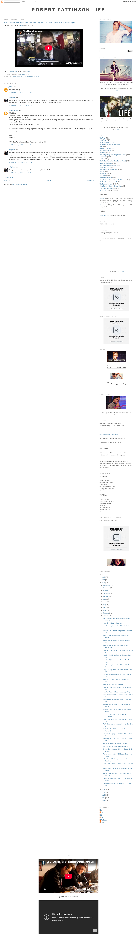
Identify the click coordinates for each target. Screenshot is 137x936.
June (105, 602)
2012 (103, 789)
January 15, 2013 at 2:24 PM (20, 105)
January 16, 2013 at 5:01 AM (20, 162)
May (104, 604)
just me (11, 87)
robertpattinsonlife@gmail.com (109, 434)
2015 (103, 577)
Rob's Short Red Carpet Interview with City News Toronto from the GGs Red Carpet (39, 22)
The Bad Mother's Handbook (108, 182)
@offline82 (13, 71)
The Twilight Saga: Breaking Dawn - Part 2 (113, 155)
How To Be (103, 205)
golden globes (18, 76)
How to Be (103, 175)
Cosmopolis (103, 157)
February (106, 613)
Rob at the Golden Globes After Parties (115, 743)
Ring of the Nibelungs (106, 188)
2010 (103, 795)
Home (49, 180)
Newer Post (7, 180)
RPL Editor (103, 820)
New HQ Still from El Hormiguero (113, 623)
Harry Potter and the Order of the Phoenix (112, 180)
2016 (103, 574)
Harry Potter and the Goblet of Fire (110, 186)
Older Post (90, 180)
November (106, 588)
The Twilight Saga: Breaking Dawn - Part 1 (113, 161)
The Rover (103, 152)
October (106, 591)
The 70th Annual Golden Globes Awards (115, 746)
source (21, 25)
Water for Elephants (106, 163)
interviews (29, 76)
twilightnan (12, 97)
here (116, 90)
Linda (101, 817)
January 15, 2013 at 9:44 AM (20, 92)
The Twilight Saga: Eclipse (108, 165)
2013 (103, 583)
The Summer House (106, 177)
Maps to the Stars (105, 150)
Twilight (102, 171)
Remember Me (104, 167)
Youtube (27, 71)
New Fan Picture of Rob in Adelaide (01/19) (116, 692)
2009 (103, 798)
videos (36, 76)
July (104, 599)
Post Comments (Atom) (19, 184)
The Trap (102, 138)
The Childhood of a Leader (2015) (110, 144)
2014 (103, 580)
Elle (101, 815)
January (106, 616)
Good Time (103, 140)
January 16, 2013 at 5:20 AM (20, 173)
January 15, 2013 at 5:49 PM (20, 145)
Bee (101, 810)
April (105, 607)
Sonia (102, 822)
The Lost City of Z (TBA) (107, 142)
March (105, 610)
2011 (103, 792)
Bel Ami (102, 159)
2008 (103, 800)
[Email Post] (27, 74)
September (107, 593)
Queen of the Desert (106, 148)
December (106, 585)
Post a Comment (9, 177)
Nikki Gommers (13, 110)
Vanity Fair (103, 190)
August (105, 596)
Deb (101, 812)
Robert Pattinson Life (68, 9)
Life (101, 146)
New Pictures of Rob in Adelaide (113, 684)
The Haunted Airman (106, 184)
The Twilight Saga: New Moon (109, 169)
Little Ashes (103, 173)
